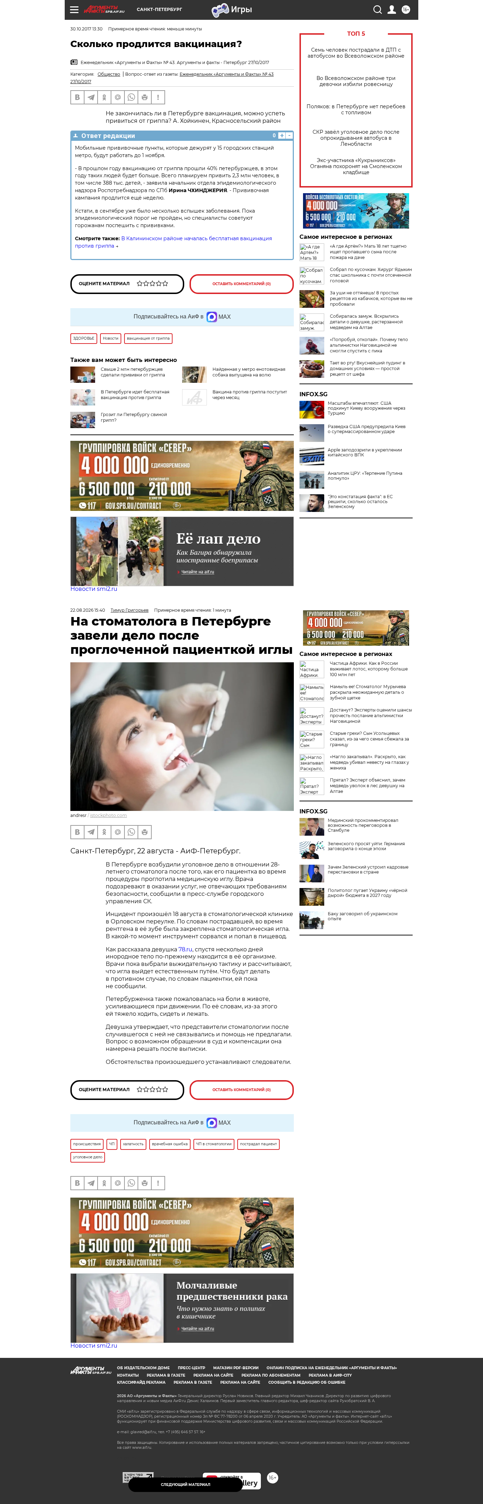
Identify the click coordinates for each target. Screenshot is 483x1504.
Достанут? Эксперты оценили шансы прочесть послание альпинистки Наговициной (371, 715)
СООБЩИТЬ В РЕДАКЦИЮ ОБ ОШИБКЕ (306, 1382)
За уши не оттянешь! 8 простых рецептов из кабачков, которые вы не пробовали (371, 298)
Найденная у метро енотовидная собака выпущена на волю (249, 372)
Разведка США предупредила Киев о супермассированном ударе (367, 429)
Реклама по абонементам (271, 1375)
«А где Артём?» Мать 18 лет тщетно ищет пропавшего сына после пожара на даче (368, 251)
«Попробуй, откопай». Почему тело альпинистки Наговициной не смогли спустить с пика (369, 345)
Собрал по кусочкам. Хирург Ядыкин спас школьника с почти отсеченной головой (371, 275)
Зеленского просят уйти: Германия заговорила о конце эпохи (366, 846)
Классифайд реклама (141, 1382)
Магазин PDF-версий (235, 1368)
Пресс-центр (191, 1368)
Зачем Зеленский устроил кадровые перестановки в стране (368, 870)
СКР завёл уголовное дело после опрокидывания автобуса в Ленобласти (356, 138)
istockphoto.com (108, 815)
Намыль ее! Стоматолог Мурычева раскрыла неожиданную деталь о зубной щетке (368, 692)
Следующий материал (185, 1484)
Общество (109, 74)
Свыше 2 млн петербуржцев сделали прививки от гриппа (133, 372)
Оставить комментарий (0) (242, 284)
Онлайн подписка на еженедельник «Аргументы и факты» (332, 1368)
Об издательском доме (143, 1368)
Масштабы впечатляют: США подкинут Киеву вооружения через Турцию (366, 408)
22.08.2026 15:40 (87, 610)
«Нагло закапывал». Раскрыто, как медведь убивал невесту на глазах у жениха (369, 762)
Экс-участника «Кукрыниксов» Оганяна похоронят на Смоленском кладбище (356, 166)
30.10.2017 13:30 (86, 28)
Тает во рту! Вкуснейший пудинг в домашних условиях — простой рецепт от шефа (367, 368)
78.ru (185, 949)
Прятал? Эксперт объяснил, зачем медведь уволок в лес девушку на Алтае (367, 785)
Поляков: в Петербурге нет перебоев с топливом (356, 110)
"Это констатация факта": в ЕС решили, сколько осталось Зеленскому (360, 501)
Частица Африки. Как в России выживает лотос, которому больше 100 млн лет (369, 669)
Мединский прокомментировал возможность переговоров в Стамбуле (363, 825)
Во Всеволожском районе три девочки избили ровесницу (356, 81)
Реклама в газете (166, 1375)
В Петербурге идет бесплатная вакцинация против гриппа (135, 394)
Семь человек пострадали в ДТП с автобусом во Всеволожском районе (356, 53)
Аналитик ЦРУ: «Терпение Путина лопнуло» (365, 476)
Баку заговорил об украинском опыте (362, 916)
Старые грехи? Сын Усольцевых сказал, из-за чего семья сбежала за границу (369, 739)
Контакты (128, 1375)
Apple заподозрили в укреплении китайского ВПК (365, 452)
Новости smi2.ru (93, 589)
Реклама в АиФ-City (330, 1375)
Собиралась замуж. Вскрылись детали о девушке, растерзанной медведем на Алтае (366, 321)
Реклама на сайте (213, 1375)
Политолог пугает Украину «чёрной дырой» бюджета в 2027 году (367, 893)
